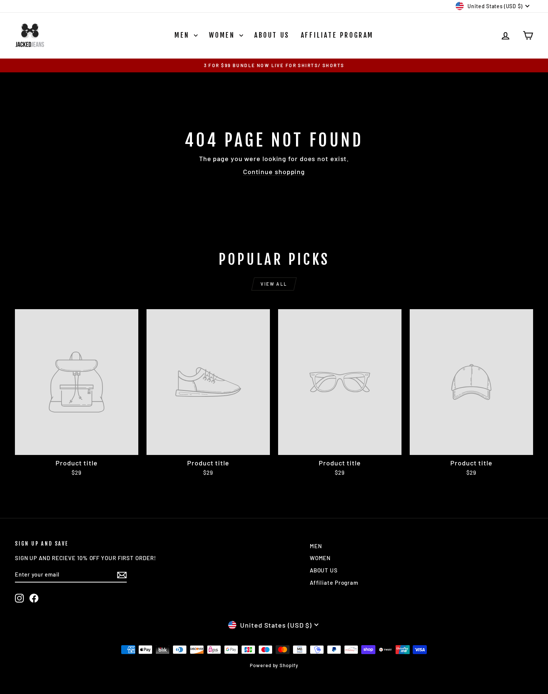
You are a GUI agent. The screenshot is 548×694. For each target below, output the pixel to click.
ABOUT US (272, 35)
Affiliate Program (337, 35)
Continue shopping (274, 171)
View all (274, 283)
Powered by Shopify (274, 665)
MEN (183, 35)
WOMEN (223, 35)
